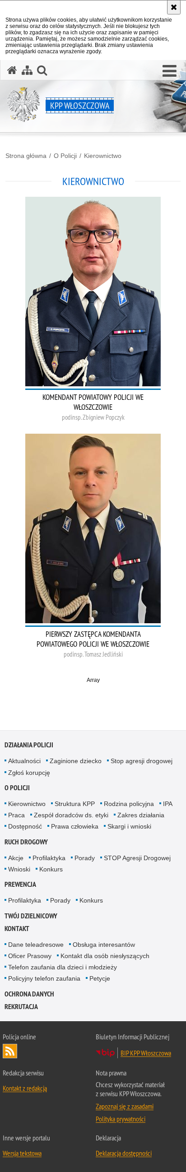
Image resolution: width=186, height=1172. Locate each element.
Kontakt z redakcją (25, 1088)
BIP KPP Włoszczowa (146, 1052)
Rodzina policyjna (129, 803)
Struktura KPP (75, 803)
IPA (167, 803)
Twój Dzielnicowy (31, 916)
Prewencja (20, 884)
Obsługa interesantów (104, 944)
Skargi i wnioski (129, 826)
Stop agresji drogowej (141, 760)
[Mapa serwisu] (27, 70)
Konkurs (51, 869)
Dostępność (25, 826)
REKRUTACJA (21, 1006)
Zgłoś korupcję (29, 772)
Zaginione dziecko (76, 760)
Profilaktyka (49, 858)
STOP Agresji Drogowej (137, 858)
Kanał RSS (10, 1051)
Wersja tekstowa (22, 1153)
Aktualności (24, 760)
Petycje (99, 978)
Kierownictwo (102, 155)
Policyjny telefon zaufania (44, 978)
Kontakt (17, 928)
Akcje (15, 858)
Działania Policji (29, 745)
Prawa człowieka (74, 826)
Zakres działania (140, 815)
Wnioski (19, 869)
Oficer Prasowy (29, 955)
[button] (170, 71)
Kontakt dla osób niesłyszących (104, 955)
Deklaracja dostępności (124, 1153)
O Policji (65, 155)
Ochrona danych (29, 994)
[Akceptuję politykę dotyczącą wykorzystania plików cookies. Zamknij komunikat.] (174, 7)
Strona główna (25, 155)
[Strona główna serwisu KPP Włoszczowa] (12, 70)
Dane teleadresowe (36, 944)
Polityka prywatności (120, 1118)
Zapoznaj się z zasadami (124, 1106)
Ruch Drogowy (26, 842)
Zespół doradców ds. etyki (71, 815)
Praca (16, 815)
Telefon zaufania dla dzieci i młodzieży (62, 967)
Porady (84, 858)
